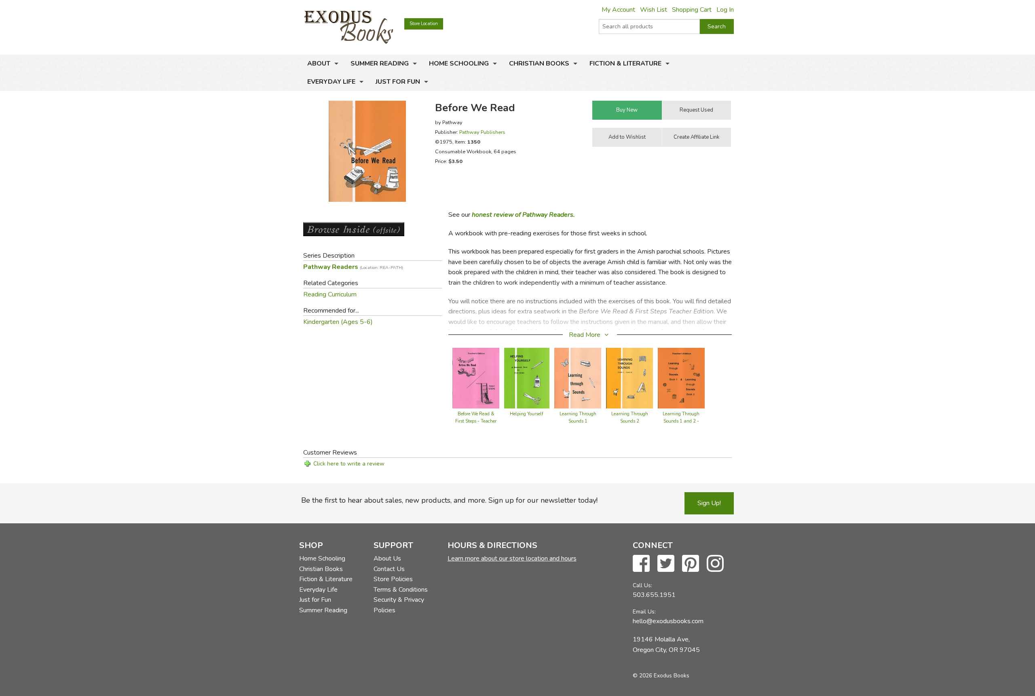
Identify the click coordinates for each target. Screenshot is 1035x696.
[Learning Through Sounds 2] (629, 377)
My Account (618, 9)
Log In (725, 9)
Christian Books (539, 63)
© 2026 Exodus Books (661, 675)
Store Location (424, 24)
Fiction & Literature (625, 63)
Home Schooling (459, 63)
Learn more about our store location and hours (512, 558)
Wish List (653, 9)
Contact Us (389, 569)
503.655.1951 (654, 594)
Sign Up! (709, 503)
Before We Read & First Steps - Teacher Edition (475, 421)
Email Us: (644, 612)
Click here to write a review (348, 464)
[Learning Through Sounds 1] (577, 377)
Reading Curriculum (330, 294)
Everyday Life (331, 81)
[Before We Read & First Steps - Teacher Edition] (475, 377)
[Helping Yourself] (527, 377)
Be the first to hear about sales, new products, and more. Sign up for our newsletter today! (449, 500)
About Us (387, 558)
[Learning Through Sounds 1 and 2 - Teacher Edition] (681, 377)
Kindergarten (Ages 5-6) (338, 321)
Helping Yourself (526, 414)
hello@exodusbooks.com (668, 621)
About (318, 63)
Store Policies (393, 579)
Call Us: (642, 585)
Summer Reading (380, 63)
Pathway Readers (353, 266)
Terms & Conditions (401, 589)
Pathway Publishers (482, 132)
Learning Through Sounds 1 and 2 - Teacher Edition (681, 421)
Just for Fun (398, 81)
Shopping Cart (692, 9)
